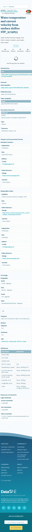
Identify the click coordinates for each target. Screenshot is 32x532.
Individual (5, 194)
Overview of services (8, 447)
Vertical (3, 323)
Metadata (11, 6)
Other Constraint (6, 414)
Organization (5, 145)
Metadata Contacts (7, 142)
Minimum (4, 326)
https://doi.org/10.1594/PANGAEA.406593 (15, 87)
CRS (2, 339)
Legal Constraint (6, 398)
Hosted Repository (7, 452)
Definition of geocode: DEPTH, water (14, 341)
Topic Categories (6, 98)
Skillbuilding (5, 467)
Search (5, 6)
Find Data (7, 480)
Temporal (4, 316)
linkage (4, 173)
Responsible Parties (7, 191)
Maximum (4, 332)
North (3, 281)
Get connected (16, 527)
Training (3, 470)
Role (3, 152)
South (3, 294)
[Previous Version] (3, 13)
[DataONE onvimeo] (9, 508)
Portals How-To (6, 475)
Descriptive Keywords (7, 110)
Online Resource (7, 170)
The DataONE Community (21, 455)
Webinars (4, 473)
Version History (9, 13)
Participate (21, 447)
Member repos (22, 449)
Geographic (4, 278)
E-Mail (4, 161)
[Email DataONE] (14, 508)
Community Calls (23, 459)
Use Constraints (6, 407)
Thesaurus (4, 128)
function (4, 180)
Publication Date (6, 92)
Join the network (23, 452)
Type (2, 122)
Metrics (19, 470)
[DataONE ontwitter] (3, 508)
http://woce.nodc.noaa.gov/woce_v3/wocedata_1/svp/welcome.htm (15, 213)
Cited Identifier (5, 85)
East (2, 287)
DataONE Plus (5, 449)
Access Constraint (7, 400)
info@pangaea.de (8, 164)
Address (4, 159)
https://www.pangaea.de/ (10, 175)
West (2, 301)
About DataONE (22, 467)
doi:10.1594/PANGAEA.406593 (9, 11)
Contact (20, 473)
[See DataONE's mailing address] (24, 508)
